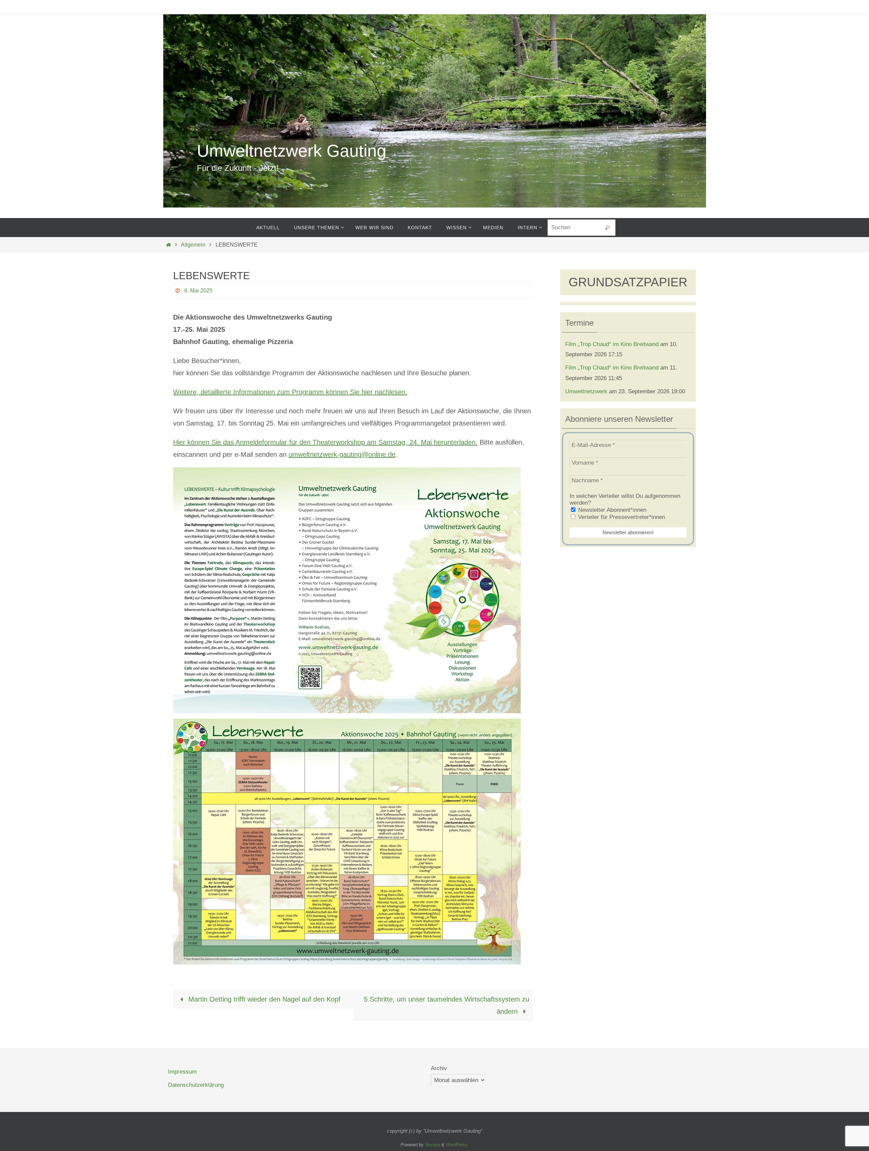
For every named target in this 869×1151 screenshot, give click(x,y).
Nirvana (432, 1144)
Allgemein (193, 245)
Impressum (182, 1071)
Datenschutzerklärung (196, 1085)
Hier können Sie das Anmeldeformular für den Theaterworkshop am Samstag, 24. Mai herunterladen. (325, 442)
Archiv (439, 1068)
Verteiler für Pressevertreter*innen (620, 517)
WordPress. (457, 1144)
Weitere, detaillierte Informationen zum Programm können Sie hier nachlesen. (290, 392)
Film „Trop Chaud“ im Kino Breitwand (612, 344)
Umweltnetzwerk (586, 391)
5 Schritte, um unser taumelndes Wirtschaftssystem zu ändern (446, 1005)
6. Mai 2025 (198, 290)
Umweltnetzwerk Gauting (291, 150)
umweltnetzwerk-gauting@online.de (342, 454)
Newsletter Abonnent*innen (611, 510)
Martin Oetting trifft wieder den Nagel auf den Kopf (263, 999)
